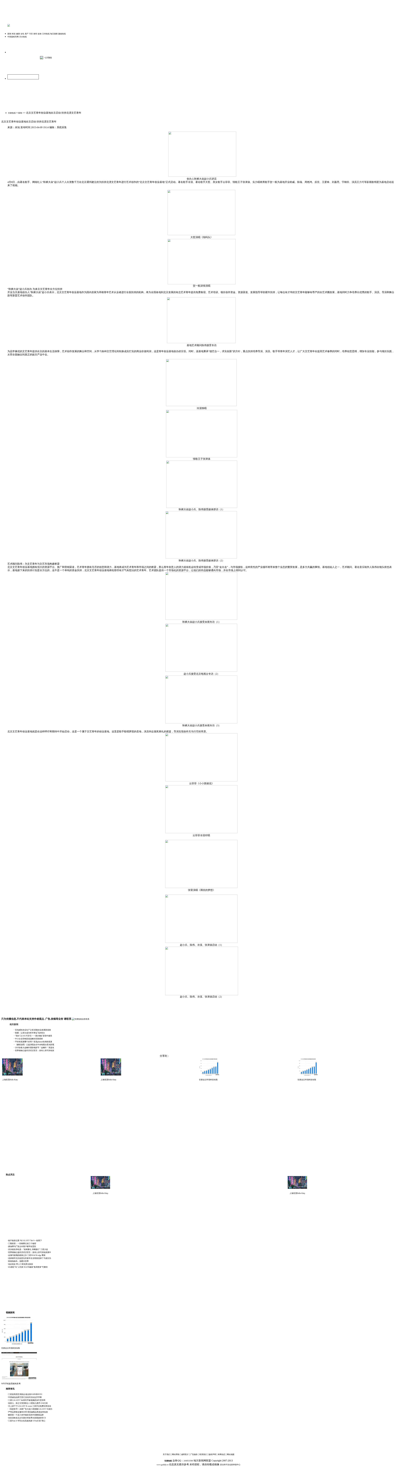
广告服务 (194, 1454)
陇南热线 (62, 34)
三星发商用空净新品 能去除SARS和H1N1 (25, 1394)
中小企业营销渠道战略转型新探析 (29, 1039)
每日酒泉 (54, 34)
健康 (18, 34)
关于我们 (166, 1454)
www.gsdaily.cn (162, 1465)
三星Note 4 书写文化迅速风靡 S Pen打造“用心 (26, 1421)
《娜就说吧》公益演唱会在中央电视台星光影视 (34, 1045)
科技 (14, 34)
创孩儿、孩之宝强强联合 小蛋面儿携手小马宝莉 (28, 1403)
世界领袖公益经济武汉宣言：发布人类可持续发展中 (29, 1252)
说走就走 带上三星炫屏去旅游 (20, 1264)
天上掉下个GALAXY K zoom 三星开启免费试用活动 (29, 1406)
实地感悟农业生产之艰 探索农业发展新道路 (33, 1030)
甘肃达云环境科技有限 (208, 1080)
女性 (22, 34)
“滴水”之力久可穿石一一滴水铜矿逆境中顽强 (33, 1036)
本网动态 (221, 1454)
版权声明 (212, 1454)
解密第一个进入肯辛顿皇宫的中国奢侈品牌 (26, 1415)
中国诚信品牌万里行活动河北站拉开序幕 (25, 1397)
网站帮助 (175, 1454)
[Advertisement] (38, 1088)
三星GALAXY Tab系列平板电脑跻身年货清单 (26, 1400)
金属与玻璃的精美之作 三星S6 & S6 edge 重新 (26, 1255)
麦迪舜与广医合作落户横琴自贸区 (22, 1246)
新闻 (9, 34)
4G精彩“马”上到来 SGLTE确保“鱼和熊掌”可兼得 (28, 1267)
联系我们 (203, 1454)
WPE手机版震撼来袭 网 (10, 1384)
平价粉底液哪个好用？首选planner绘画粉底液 (33, 1042)
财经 (35, 34)
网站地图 (230, 1454)
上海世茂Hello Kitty (10, 1080)
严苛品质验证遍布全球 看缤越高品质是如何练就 (28, 1412)
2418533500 (188, 1461)
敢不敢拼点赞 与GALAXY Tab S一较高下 (25, 1240)
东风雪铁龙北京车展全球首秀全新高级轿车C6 (27, 1418)
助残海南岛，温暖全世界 (18, 1261)
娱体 (40, 34)
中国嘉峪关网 (13, 37)
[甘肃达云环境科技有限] (17, 1344)
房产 (27, 34)
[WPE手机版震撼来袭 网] (19, 1379)
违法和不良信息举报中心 (230, 1465)
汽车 (31, 34)
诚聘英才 (185, 1454)
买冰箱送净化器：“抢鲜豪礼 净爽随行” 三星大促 (28, 1249)
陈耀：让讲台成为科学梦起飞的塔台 (30, 1033)
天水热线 (23, 37)
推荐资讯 (10, 1389)
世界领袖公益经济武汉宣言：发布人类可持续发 (34, 1050)
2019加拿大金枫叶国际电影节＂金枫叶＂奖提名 (34, 1047)
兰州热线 (46, 34)
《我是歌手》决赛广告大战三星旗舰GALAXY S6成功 (30, 1409)
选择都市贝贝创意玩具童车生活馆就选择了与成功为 (29, 1258)
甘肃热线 (12, 113)
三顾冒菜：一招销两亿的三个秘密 (22, 1243)
